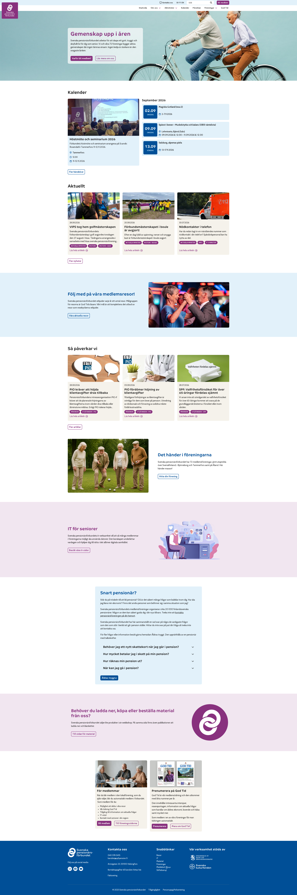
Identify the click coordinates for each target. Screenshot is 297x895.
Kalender (185, 8)
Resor (159, 855)
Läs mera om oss (105, 58)
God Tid (224, 8)
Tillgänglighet (154, 890)
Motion (92, 246)
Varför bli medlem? (81, 58)
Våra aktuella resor (78, 315)
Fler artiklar (75, 427)
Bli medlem (223, 3)
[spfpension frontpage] (10, 10)
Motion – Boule (150, 243)
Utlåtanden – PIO (89, 412)
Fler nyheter (75, 261)
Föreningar (209, 8)
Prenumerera (159, 826)
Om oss (154, 8)
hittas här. (137, 870)
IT (157, 858)
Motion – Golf (105, 246)
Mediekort (164, 867)
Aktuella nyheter (78, 246)
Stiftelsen (162, 870)
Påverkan (197, 8)
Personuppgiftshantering (174, 890)
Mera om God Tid (181, 826)
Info (200, 242)
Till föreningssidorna (126, 823)
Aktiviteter (169, 8)
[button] (160, 7)
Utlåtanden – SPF (199, 412)
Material (160, 861)
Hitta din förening (168, 476)
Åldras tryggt (110, 678)
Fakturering (112, 875)
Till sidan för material (84, 734)
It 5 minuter (211, 242)
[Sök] (211, 3)
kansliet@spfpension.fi (118, 858)
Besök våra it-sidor (79, 550)
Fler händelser (76, 172)
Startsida (143, 8)
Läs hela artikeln (78, 250)
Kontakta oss (117, 849)
